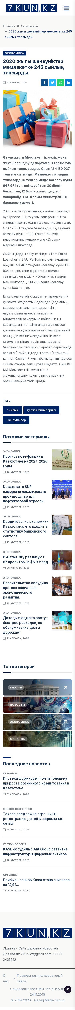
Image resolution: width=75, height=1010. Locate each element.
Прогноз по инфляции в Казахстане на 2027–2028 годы (25, 461)
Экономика (29, 26)
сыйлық (12, 410)
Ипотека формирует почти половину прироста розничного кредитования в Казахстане (36, 783)
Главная (9, 26)
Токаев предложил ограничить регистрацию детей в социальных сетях (33, 819)
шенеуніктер (16, 420)
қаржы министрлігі (41, 410)
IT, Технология (14, 844)
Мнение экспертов (17, 809)
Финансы (10, 773)
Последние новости (25, 763)
